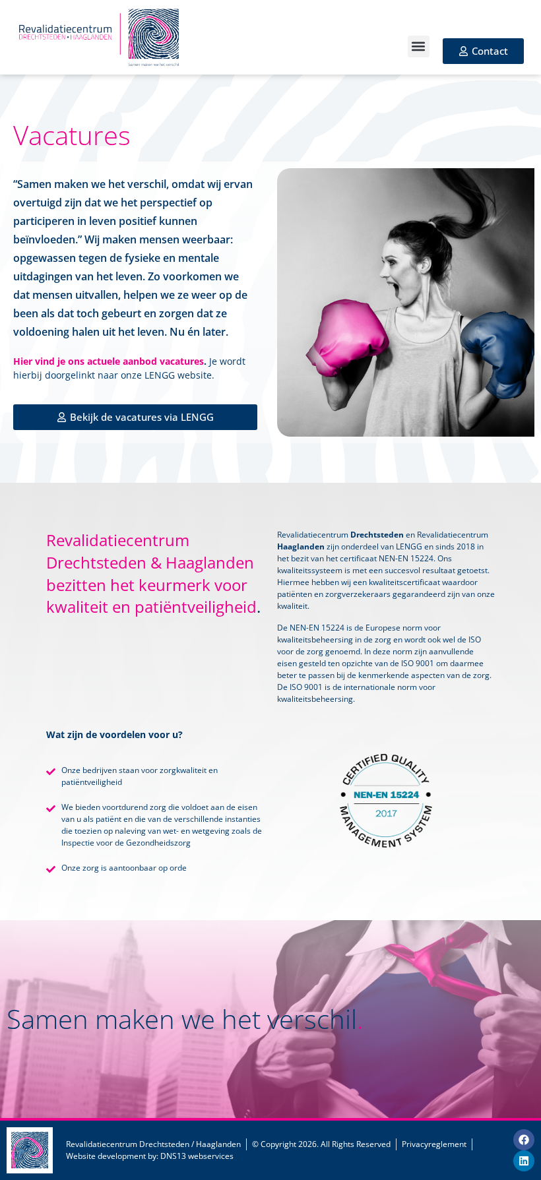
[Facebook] (523, 1139)
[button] (419, 46)
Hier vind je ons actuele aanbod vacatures (108, 361)
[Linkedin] (523, 1160)
